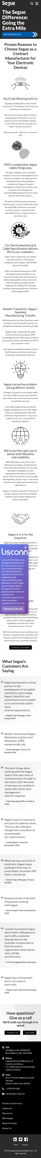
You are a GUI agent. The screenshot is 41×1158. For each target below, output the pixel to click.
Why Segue (7, 1118)
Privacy (25, 1145)
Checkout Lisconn (13, 608)
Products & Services (12, 1103)
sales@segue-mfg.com (15, 1093)
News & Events (9, 1123)
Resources (7, 1113)
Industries (7, 1108)
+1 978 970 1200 (12, 1088)
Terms (15, 1145)
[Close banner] (25, 547)
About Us (6, 1128)
